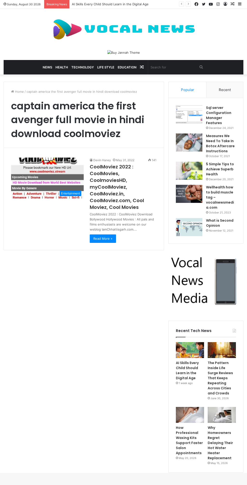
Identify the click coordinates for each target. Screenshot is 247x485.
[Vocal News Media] (123, 29)
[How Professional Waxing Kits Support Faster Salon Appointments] (190, 415)
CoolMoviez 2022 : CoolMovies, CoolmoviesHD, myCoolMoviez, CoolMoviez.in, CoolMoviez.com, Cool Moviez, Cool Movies (117, 187)
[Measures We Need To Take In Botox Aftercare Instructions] (189, 142)
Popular (187, 89)
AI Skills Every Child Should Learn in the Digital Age (110, 4)
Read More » (102, 238)
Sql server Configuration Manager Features (218, 115)
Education (127, 67)
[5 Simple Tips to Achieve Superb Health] (189, 171)
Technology (82, 67)
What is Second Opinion (219, 223)
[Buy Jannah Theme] (123, 52)
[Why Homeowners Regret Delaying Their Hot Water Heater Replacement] (222, 415)
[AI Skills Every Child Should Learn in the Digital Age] (190, 350)
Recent (225, 89)
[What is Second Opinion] (189, 227)
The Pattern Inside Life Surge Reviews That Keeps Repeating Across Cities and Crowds (220, 378)
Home (19, 91)
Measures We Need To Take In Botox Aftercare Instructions (220, 143)
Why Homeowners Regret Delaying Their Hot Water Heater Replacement (220, 442)
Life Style (105, 67)
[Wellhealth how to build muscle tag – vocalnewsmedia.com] (189, 194)
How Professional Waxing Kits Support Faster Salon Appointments (189, 440)
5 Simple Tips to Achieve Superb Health (220, 169)
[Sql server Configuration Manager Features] (189, 114)
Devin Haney (102, 160)
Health (61, 67)
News (47, 67)
